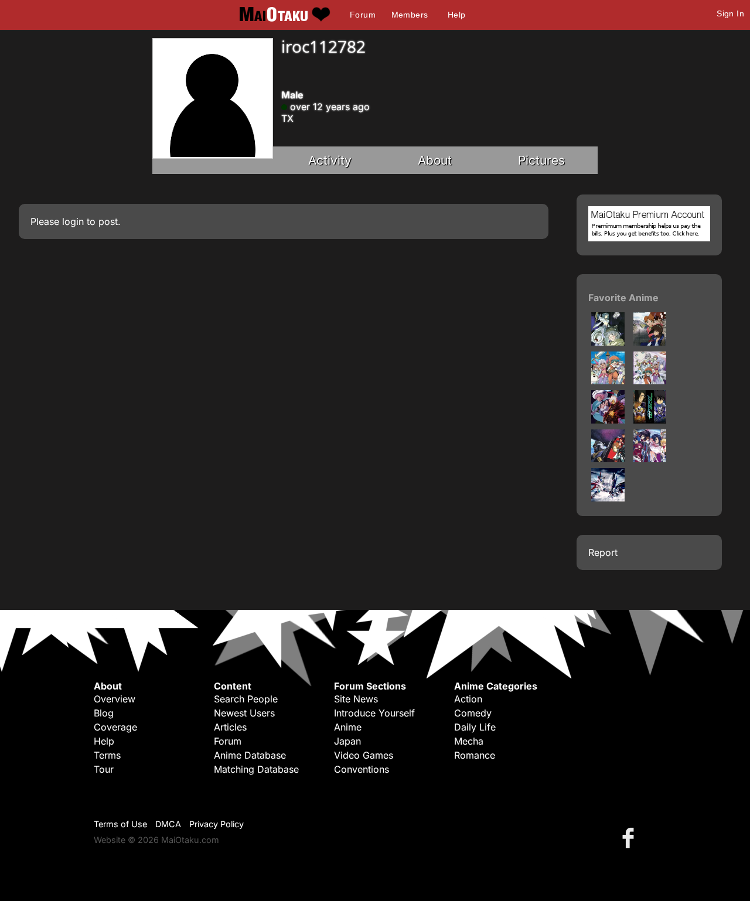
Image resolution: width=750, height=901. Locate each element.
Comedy (473, 713)
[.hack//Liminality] (650, 342)
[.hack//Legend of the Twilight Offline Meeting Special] (650, 381)
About (435, 160)
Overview (114, 699)
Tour (104, 769)
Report (603, 552)
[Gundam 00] (650, 420)
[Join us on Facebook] (630, 837)
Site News (356, 699)
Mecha (468, 741)
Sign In (730, 13)
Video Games (363, 755)
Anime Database (250, 755)
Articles (230, 727)
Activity (330, 160)
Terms (107, 755)
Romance (474, 755)
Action (468, 699)
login (73, 221)
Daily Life (475, 727)
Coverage (115, 727)
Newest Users (244, 713)
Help (457, 14)
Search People (246, 699)
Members (409, 14)
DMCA (168, 824)
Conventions (361, 769)
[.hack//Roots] (608, 420)
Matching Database (256, 769)
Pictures (541, 160)
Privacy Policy (216, 824)
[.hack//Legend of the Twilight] (608, 381)
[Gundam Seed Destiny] (608, 498)
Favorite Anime (623, 297)
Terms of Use (120, 824)
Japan (347, 741)
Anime (348, 727)
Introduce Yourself (374, 713)
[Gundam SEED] (650, 459)
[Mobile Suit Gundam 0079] (608, 459)
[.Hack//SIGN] (608, 342)
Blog (104, 713)
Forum (363, 14)
